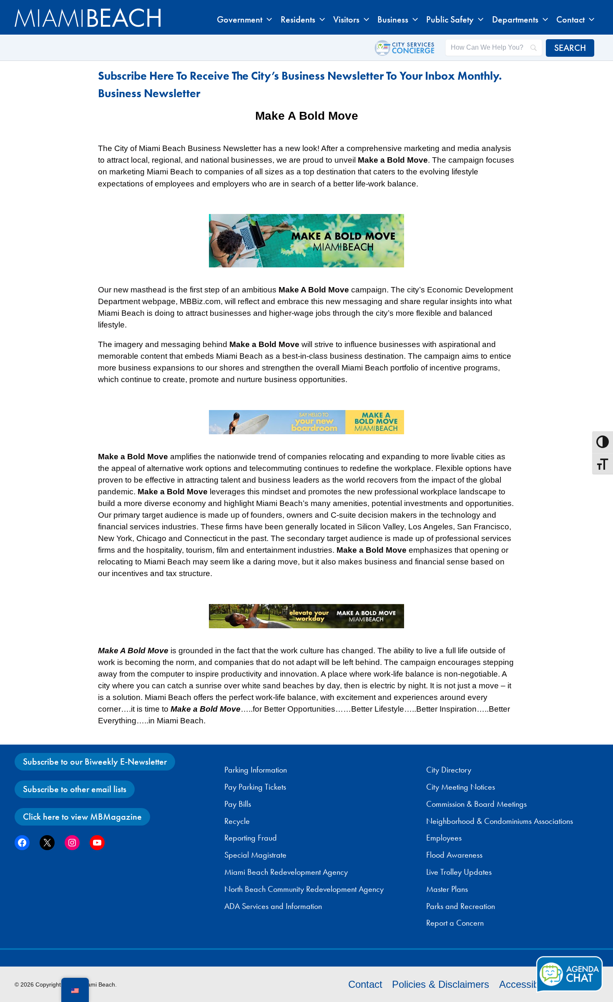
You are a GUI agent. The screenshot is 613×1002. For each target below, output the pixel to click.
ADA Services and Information (273, 906)
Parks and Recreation (460, 906)
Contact (365, 984)
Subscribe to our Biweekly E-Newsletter (95, 761)
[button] (267, 19)
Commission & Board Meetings (476, 804)
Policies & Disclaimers (440, 984)
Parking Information (255, 770)
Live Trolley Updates (459, 872)
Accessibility (526, 984)
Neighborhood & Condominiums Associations (499, 821)
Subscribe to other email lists (74, 789)
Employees (444, 838)
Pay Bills (237, 804)
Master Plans (447, 889)
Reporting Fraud (250, 838)
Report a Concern (455, 923)
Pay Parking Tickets (255, 787)
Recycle (237, 821)
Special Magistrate (255, 855)
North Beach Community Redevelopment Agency (304, 889)
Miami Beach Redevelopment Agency (286, 872)
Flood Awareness (454, 855)
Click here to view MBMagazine (82, 816)
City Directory (448, 770)
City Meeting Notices (460, 787)
